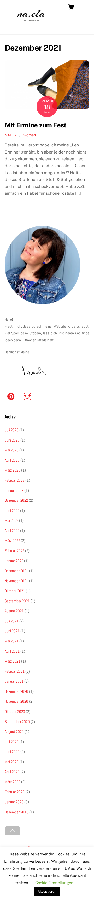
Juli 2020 (12, 741)
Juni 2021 (12, 630)
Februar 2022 (14, 550)
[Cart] (71, 7)
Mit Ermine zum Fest (35, 125)
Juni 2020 (12, 751)
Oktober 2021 (15, 590)
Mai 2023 (12, 450)
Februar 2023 (15, 480)
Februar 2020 (15, 791)
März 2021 (12, 661)
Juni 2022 (12, 510)
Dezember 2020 (16, 691)
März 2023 (12, 470)
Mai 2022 (11, 520)
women (30, 135)
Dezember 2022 (16, 500)
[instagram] (28, 396)
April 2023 (12, 460)
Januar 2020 (14, 801)
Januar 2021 (14, 681)
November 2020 (16, 701)
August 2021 (14, 610)
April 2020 (12, 771)
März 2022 (12, 540)
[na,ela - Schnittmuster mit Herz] (31, 28)
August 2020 (14, 731)
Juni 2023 (12, 440)
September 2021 (17, 600)
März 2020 (12, 781)
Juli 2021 (12, 621)
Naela (11, 135)
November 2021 (16, 580)
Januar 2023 (14, 490)
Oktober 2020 (15, 711)
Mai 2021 (12, 641)
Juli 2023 (12, 429)
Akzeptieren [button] (47, 891)
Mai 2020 (12, 761)
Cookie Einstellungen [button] (54, 882)
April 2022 (12, 530)
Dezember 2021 (16, 570)
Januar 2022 (14, 560)
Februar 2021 (15, 671)
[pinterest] (12, 396)
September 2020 (17, 721)
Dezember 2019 (16, 812)
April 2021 (12, 651)
